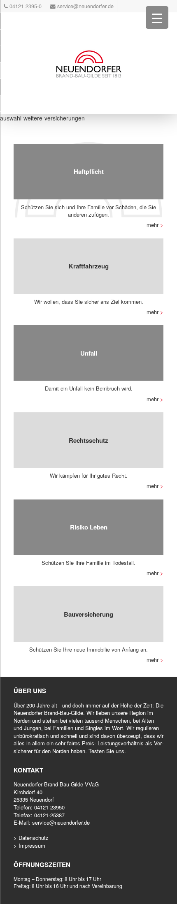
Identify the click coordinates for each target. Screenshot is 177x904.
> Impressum (29, 845)
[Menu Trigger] (157, 17)
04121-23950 (49, 807)
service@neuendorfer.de (61, 822)
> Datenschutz (31, 838)
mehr (155, 225)
